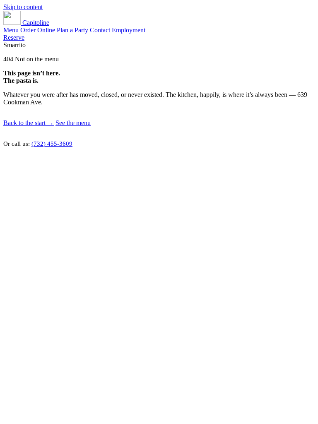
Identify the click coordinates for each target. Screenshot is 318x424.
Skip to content (23, 6)
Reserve (13, 37)
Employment (128, 30)
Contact (100, 30)
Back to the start (28, 122)
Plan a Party (72, 30)
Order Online (37, 30)
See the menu (73, 122)
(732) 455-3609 (51, 143)
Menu (11, 30)
